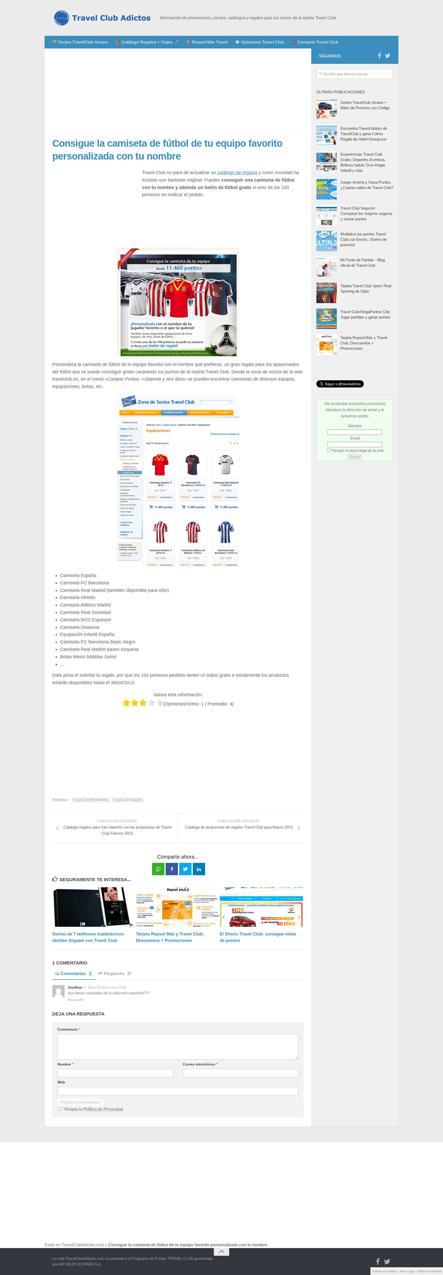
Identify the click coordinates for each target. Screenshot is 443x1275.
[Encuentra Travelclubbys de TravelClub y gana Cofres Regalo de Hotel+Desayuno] (326, 135)
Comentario (68, 1029)
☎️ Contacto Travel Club (314, 42)
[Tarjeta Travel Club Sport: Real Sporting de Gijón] (326, 293)
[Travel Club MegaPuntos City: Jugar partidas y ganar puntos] (326, 318)
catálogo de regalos (237, 172)
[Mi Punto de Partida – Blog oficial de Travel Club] (326, 267)
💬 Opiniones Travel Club (259, 42)
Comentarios (76, 973)
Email (355, 438)
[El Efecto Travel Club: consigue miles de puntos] (261, 907)
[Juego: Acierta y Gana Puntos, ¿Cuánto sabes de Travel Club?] (326, 189)
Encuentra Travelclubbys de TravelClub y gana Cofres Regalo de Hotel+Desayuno (363, 133)
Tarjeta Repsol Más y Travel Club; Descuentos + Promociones (363, 343)
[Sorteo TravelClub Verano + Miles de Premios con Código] (326, 109)
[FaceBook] (379, 56)
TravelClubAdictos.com (83, 1245)
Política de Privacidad (103, 1109)
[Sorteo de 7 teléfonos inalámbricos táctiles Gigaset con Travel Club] (94, 907)
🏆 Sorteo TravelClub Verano (80, 42)
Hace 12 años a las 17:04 (107, 987)
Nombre (65, 1064)
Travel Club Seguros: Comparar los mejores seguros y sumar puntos (366, 213)
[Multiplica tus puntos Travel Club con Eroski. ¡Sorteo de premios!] (326, 241)
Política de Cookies (384, 1271)
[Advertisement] (178, 89)
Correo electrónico (200, 1064)
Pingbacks (117, 973)
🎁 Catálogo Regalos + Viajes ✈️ (147, 42)
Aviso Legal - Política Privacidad (420, 1271)
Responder (76, 1000)
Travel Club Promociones (90, 800)
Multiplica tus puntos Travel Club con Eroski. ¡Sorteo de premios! (363, 239)
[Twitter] (388, 56)
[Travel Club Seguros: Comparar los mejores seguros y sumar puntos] (326, 215)
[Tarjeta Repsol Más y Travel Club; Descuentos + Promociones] (177, 907)
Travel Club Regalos (127, 800)
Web (61, 1082)
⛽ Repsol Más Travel (207, 42)
